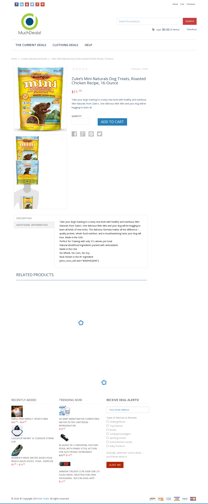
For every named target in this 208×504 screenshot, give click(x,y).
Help (88, 45)
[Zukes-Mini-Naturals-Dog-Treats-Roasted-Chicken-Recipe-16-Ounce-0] (40, 100)
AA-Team (44, 498)
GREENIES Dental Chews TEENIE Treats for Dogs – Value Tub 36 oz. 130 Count (81, 351)
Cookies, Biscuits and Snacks (34, 58)
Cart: (162, 29)
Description (24, 218)
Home (175, 4)
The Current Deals (30, 45)
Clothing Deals (65, 45)
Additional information (31, 224)
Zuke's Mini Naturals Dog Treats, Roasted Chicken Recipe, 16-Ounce (82, 58)
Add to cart (112, 121)
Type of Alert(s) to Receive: (121, 417)
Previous (136, 68)
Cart (182, 4)
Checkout (191, 4)
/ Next (144, 68)
